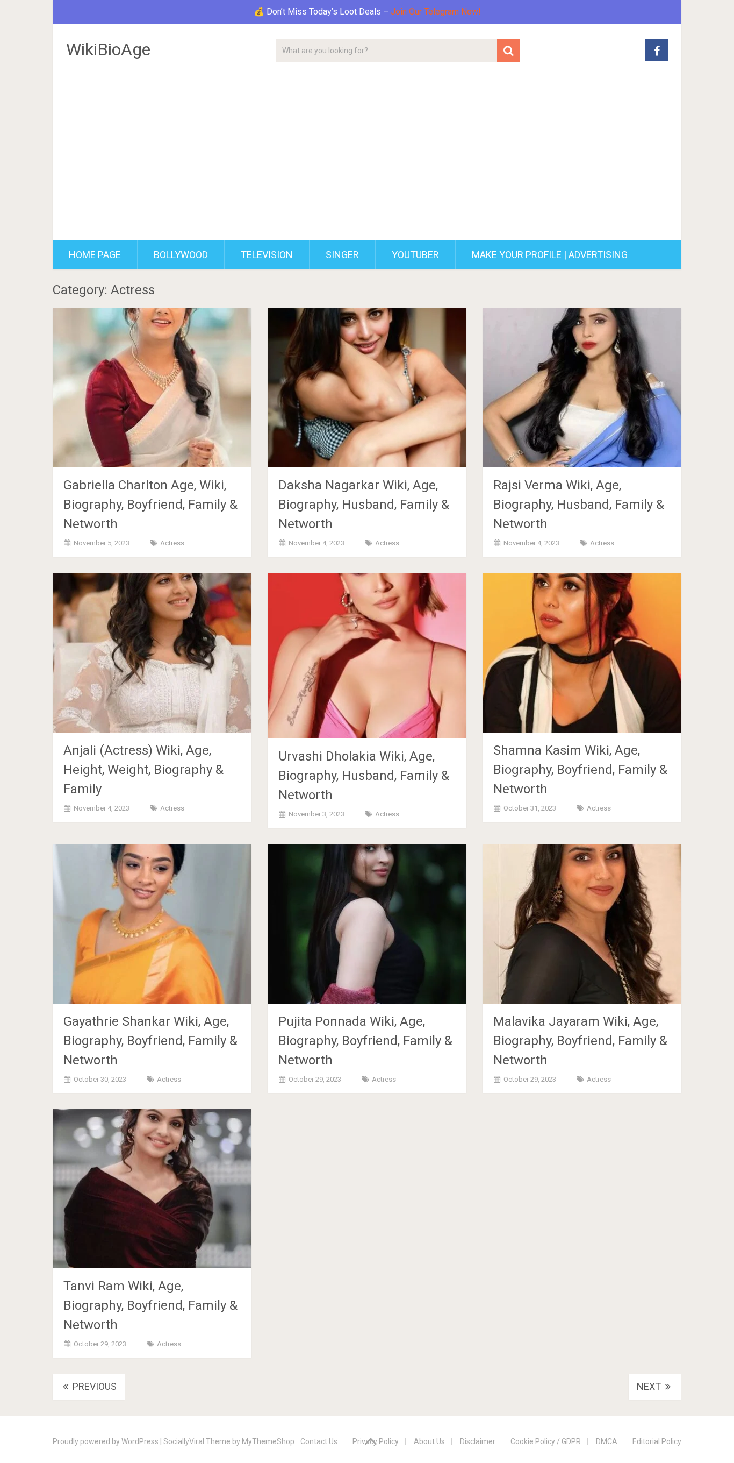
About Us (429, 1441)
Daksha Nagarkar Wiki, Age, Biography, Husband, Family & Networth (363, 504)
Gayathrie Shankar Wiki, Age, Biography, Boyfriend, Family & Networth (150, 1041)
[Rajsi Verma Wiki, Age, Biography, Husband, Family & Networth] (582, 387)
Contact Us (318, 1441)
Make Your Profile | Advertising (550, 254)
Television (267, 254)
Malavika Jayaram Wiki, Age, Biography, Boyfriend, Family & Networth (580, 1041)
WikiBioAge (108, 49)
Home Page (95, 254)
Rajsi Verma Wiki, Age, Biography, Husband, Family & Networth (578, 504)
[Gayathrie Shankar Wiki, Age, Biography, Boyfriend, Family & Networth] (152, 924)
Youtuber (415, 254)
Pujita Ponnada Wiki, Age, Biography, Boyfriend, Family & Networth (365, 1041)
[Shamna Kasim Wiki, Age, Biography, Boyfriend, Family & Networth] (582, 653)
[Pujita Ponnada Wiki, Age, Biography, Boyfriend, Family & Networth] (367, 924)
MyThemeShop (268, 1441)
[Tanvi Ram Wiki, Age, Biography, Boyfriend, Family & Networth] (152, 1189)
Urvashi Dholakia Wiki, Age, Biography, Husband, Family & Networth (363, 775)
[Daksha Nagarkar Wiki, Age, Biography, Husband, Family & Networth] (367, 387)
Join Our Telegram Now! (436, 11)
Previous (93, 1386)
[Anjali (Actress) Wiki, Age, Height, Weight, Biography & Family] (152, 653)
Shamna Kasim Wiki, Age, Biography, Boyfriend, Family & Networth (580, 770)
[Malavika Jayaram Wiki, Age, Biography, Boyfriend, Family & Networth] (582, 924)
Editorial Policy (656, 1441)
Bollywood (181, 254)
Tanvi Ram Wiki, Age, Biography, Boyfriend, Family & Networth (150, 1305)
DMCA (606, 1441)
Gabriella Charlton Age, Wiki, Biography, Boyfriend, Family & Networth (150, 504)
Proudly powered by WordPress (106, 1441)
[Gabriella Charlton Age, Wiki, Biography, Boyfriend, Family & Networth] (152, 387)
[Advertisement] (367, 159)
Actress (172, 543)
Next (650, 1386)
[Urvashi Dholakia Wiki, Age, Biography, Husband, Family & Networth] (367, 655)
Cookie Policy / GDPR (545, 1441)
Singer (342, 254)
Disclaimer (477, 1441)
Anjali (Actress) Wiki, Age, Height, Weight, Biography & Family (143, 770)
